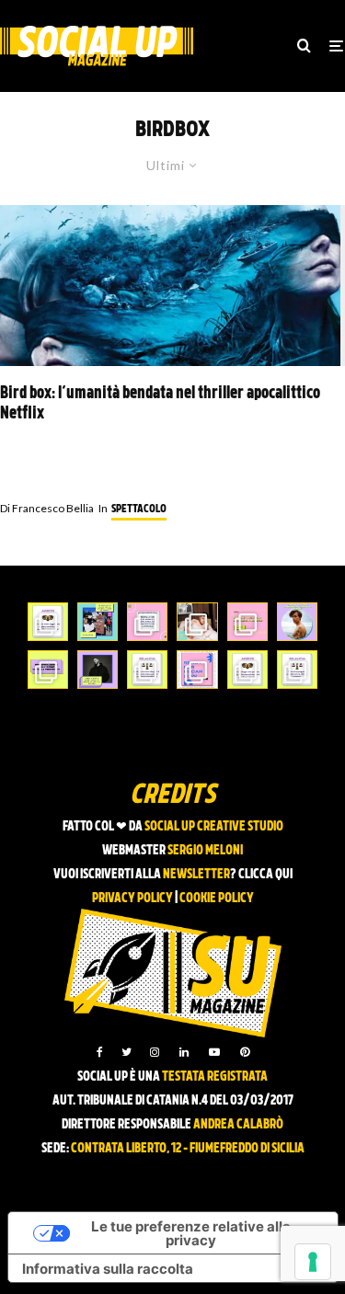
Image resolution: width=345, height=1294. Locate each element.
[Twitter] (126, 1052)
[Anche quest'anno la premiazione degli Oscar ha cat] (197, 669)
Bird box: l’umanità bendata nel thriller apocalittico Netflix (160, 404)
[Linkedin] (184, 1052)
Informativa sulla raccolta (107, 1268)
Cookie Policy (216, 899)
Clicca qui (265, 875)
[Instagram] (154, 1052)
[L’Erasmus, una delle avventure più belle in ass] (247, 621)
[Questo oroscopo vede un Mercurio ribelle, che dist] (48, 621)
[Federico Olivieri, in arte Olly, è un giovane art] (197, 621)
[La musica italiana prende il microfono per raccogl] (147, 621)
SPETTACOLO (139, 509)
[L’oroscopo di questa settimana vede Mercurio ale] (297, 669)
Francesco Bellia (47, 508)
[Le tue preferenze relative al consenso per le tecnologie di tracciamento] (312, 1261)
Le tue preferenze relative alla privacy (191, 1233)
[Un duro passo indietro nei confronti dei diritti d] (97, 621)
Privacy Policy (132, 899)
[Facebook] (99, 1052)
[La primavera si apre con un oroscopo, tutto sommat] (147, 669)
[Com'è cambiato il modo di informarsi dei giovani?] (48, 669)
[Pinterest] (245, 1052)
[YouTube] (214, 1052)
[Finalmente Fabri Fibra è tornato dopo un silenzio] (97, 669)
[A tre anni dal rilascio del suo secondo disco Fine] (297, 621)
